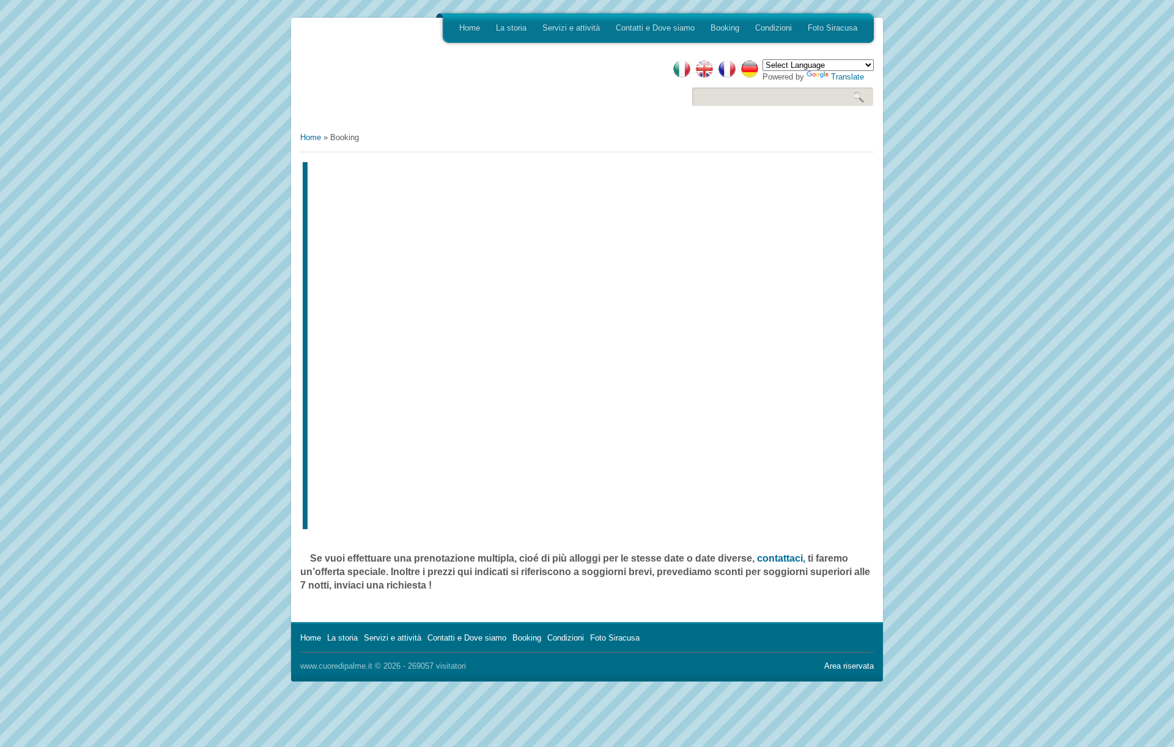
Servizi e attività (571, 27)
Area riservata (849, 666)
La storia (511, 27)
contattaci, (781, 558)
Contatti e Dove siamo (655, 27)
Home (469, 27)
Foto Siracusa (832, 27)
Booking (725, 27)
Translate (847, 76)
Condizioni (773, 27)
